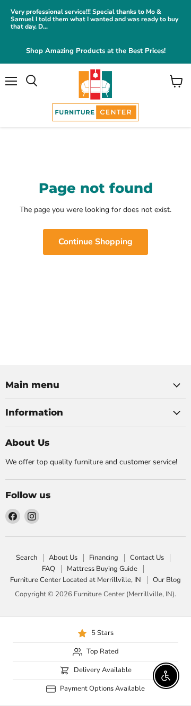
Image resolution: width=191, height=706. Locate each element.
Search (26, 557)
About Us (63, 557)
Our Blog (167, 580)
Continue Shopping (95, 242)
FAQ (48, 568)
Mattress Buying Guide (102, 568)
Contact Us (147, 557)
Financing (103, 557)
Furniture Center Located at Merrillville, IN (75, 580)
